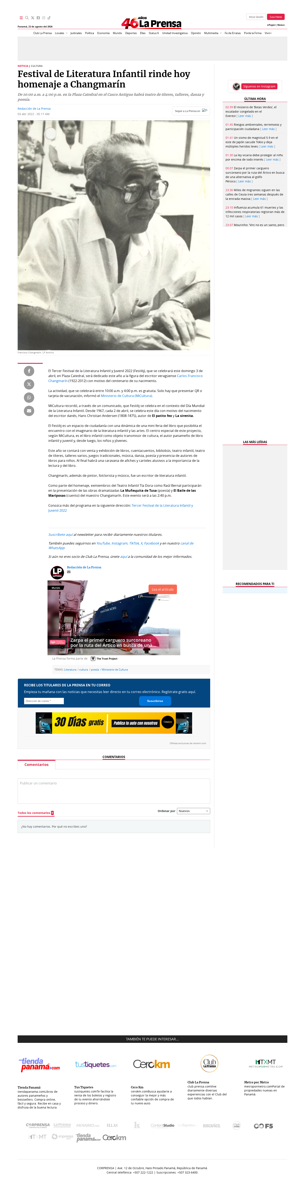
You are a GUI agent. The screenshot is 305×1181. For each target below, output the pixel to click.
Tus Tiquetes (188, 1126)
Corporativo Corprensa (39, 1126)
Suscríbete (276, 16)
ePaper (271, 25)
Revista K (138, 1126)
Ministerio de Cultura (115, 669)
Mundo (117, 33)
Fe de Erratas (233, 33)
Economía (103, 33)
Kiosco (281, 25)
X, (141, 543)
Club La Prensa (42, 33)
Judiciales (76, 33)
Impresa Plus (63, 1138)
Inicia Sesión (256, 16)
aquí (123, 556)
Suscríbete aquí (60, 534)
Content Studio (163, 1126)
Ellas (142, 33)
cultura (83, 669)
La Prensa (63, 1126)
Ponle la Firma (252, 33)
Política (89, 33)
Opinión (196, 33)
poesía (95, 669)
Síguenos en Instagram (259, 86)
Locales (59, 33)
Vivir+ (268, 33)
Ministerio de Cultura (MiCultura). (127, 395)
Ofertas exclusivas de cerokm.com (188, 743)
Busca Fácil (212, 1126)
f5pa (263, 1126)
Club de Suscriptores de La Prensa (237, 1126)
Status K (154, 33)
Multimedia (211, 33)
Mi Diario (89, 1126)
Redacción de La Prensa (34, 109)
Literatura (70, 669)
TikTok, (134, 543)
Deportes (131, 33)
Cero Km (114, 1137)
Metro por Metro (38, 1138)
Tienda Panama (89, 1138)
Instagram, (119, 543)
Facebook (151, 543)
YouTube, (103, 543)
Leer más (244, 116)
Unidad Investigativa (175, 33)
